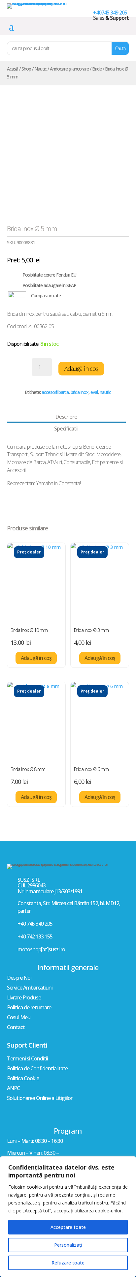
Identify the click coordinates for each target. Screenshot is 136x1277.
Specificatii (66, 428)
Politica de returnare (29, 1008)
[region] (68, 1216)
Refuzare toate (68, 1263)
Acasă (12, 69)
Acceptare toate (68, 1227)
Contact (16, 1028)
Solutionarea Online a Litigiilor (39, 1099)
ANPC (13, 1089)
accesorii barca (55, 392)
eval (94, 392)
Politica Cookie (23, 1079)
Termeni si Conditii (27, 1059)
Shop (26, 69)
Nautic (40, 69)
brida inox (79, 392)
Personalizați (68, 1245)
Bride (97, 69)
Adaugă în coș (81, 368)
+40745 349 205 (110, 12)
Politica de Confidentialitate (37, 1069)
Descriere (66, 416)
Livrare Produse (24, 998)
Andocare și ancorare (69, 69)
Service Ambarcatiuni (29, 988)
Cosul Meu (18, 1018)
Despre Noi (19, 978)
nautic (105, 392)
